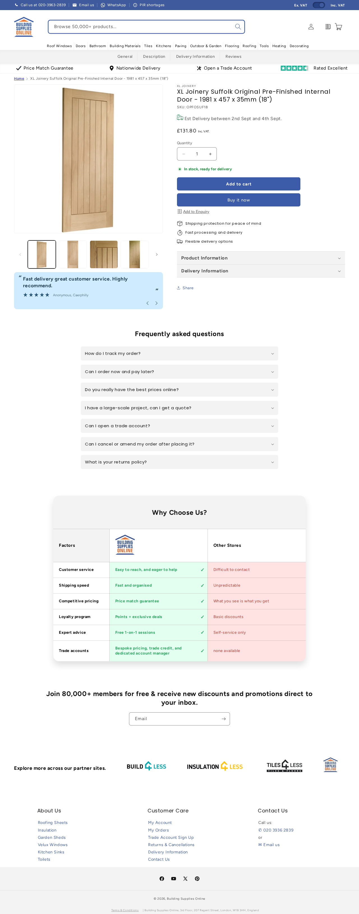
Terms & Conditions (125, 910)
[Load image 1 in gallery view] (42, 254)
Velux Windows (53, 844)
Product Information (204, 258)
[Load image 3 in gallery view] (104, 254)
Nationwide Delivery (138, 68)
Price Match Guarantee (48, 68)
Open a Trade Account (228, 68)
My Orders (158, 830)
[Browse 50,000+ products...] (238, 26)
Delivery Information (195, 56)
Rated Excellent (331, 68)
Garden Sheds (52, 837)
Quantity (184, 143)
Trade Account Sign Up (171, 837)
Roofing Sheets (53, 822)
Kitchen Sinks (51, 852)
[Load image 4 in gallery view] (135, 254)
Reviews (233, 56)
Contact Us (159, 859)
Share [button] (188, 288)
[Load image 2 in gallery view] (73, 254)
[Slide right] (157, 254)
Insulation (47, 830)
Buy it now (238, 200)
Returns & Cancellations (171, 844)
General (125, 56)
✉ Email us (269, 844)
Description (154, 56)
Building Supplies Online (186, 899)
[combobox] (146, 26)
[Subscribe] (223, 718)
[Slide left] (20, 254)
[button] (59, 46)
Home (19, 78)
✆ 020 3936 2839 (275, 830)
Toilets (44, 859)
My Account (160, 822)
